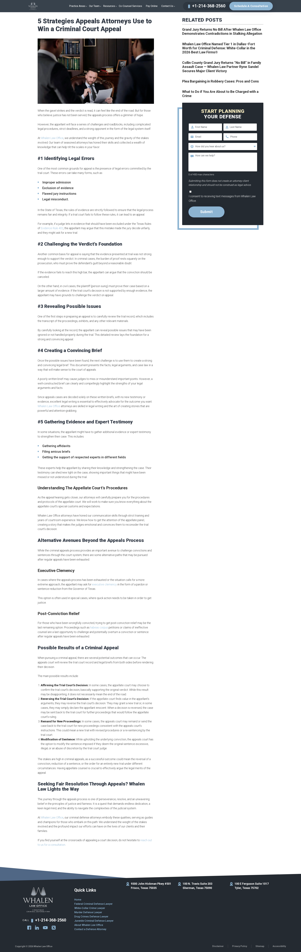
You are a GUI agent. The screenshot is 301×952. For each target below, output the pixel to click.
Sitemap (260, 946)
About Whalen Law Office (88, 925)
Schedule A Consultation (251, 6)
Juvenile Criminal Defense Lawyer (94, 920)
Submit (206, 212)
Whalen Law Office (52, 138)
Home (77, 899)
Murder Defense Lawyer (88, 912)
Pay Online (152, 6)
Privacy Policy (239, 946)
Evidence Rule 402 (52, 228)
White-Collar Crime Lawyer (89, 908)
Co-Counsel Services (130, 6)
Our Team (94, 6)
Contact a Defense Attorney (90, 929)
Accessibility (279, 946)
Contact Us (167, 6)
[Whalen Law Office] (33, 6)
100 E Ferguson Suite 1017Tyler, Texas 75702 (252, 886)
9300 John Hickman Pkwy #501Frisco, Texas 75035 (151, 886)
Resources (109, 6)
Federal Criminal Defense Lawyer (93, 903)
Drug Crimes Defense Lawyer (91, 916)
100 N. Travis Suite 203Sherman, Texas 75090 (197, 886)
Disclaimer (218, 946)
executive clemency (104, 584)
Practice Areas (77, 6)
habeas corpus (99, 627)
